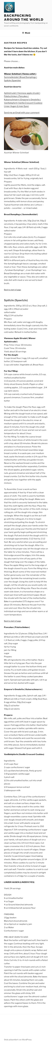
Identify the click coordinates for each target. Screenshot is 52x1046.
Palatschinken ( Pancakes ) (16, 96)
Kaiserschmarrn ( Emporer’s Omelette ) (22, 99)
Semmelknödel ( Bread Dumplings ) (20, 77)
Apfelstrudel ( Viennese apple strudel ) (22, 93)
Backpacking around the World (23, 17)
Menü (27, 33)
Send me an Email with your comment (21, 112)
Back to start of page (12, 290)
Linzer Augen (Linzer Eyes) (16, 106)
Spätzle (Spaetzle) (12, 80)
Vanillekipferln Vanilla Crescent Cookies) (23, 103)
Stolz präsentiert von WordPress (18, 1039)
